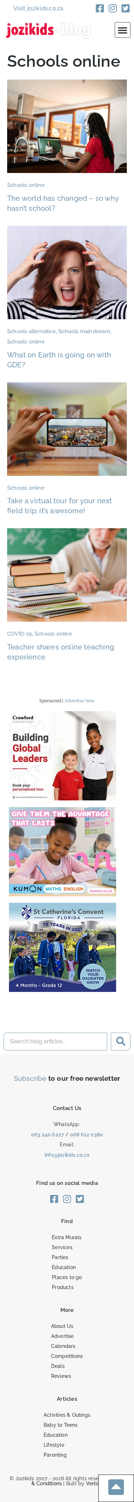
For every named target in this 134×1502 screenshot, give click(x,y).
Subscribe (30, 1078)
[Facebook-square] (100, 8)
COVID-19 (19, 634)
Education (64, 1267)
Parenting (55, 1455)
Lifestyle (54, 1445)
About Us (62, 1326)
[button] (122, 30)
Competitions (67, 1356)
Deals (58, 1366)
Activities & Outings (67, 1415)
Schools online (26, 185)
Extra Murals (66, 1237)
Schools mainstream (84, 331)
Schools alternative (31, 331)
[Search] (120, 1041)
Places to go (67, 1277)
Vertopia (96, 1483)
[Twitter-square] (125, 8)
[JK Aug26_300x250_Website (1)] (62, 894)
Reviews (61, 1376)
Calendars (63, 1346)
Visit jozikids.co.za (39, 8)
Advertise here (80, 700)
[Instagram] (113, 8)
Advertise (62, 1336)
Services (62, 1247)
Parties (60, 1257)
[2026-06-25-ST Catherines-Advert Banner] (62, 989)
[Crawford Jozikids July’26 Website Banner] (62, 798)
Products (63, 1287)
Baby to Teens (61, 1425)
